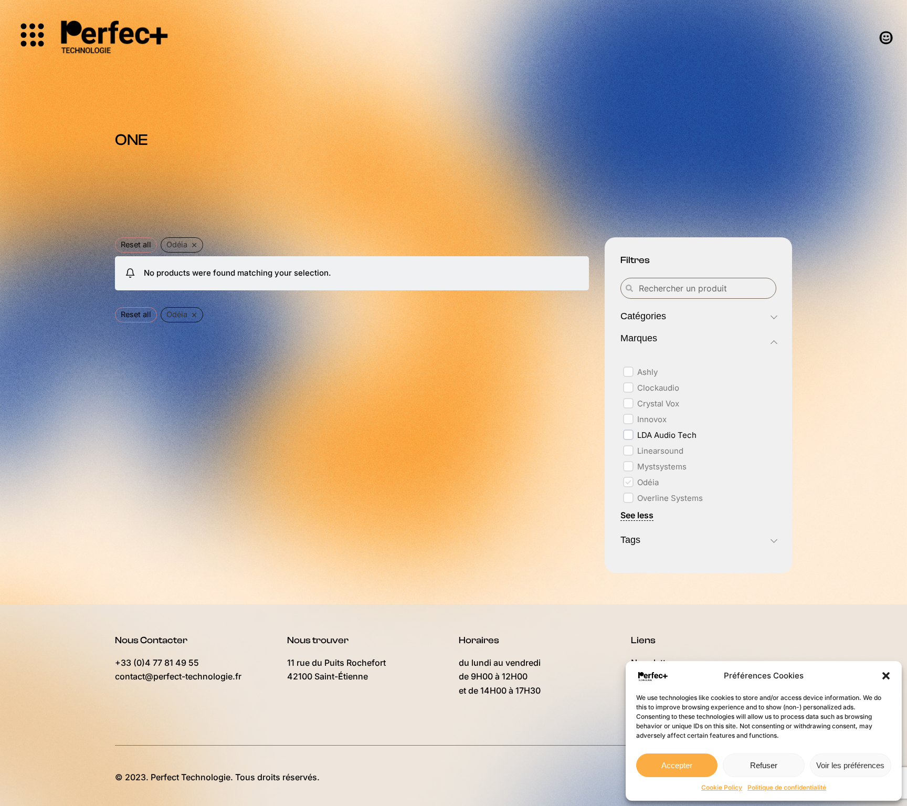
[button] (886, 676)
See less (636, 515)
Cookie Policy (721, 787)
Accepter (676, 765)
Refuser (763, 765)
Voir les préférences (850, 765)
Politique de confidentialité (786, 787)
